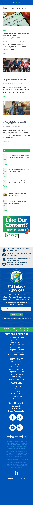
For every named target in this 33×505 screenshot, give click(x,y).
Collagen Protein (16, 367)
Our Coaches (16, 389)
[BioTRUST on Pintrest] (20, 428)
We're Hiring (16, 396)
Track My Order (16, 342)
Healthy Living (16, 374)
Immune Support (16, 369)
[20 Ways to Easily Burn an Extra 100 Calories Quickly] (16, 107)
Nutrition (6, 119)
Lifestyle (5, 30)
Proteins (16, 364)
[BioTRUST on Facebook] (12, 418)
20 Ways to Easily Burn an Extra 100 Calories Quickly (14, 123)
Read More (6, 53)
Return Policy (16, 347)
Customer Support (16, 355)
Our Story (16, 386)
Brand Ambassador (16, 411)
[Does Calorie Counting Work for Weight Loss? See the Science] (16, 19)
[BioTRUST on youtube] (12, 428)
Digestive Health (16, 372)
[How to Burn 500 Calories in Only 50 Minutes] (16, 64)
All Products (16, 362)
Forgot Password (16, 350)
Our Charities (16, 394)
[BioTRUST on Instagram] (20, 418)
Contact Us (16, 406)
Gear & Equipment (16, 379)
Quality (16, 391)
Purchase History (16, 337)
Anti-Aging (16, 377)
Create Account (16, 352)
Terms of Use (23, 481)
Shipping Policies (16, 345)
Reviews (16, 399)
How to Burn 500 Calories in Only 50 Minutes (14, 80)
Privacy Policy (23, 320)
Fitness (5, 76)
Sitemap (8, 481)
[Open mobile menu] (2, 2)
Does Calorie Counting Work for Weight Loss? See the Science (16, 34)
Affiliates (16, 408)
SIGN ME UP (16, 314)
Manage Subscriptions (16, 340)
